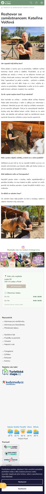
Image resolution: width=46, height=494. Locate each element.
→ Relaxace (6, 358)
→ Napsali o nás (8, 344)
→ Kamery (6, 361)
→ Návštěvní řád (8, 335)
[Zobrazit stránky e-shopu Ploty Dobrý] (10, 447)
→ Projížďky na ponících (11, 338)
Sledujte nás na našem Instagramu (23, 250)
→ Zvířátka (6, 354)
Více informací (7, 476)
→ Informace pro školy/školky (13, 325)
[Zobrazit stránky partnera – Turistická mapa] (13, 372)
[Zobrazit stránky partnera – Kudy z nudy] (13, 383)
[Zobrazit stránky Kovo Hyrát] (10, 454)
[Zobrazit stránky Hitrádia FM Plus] (10, 460)
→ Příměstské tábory (10, 328)
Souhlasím (22, 489)
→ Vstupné (6, 341)
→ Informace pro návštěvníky (13, 321)
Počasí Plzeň (23, 438)
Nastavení (22, 482)
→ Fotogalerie (7, 351)
